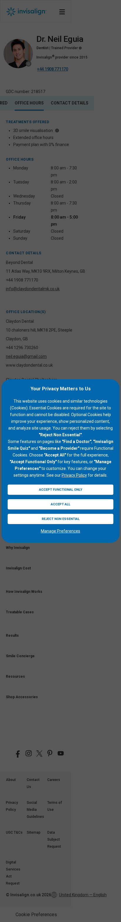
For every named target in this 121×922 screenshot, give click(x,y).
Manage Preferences (60, 531)
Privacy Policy (74, 475)
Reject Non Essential (61, 519)
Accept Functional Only (60, 490)
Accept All (60, 504)
